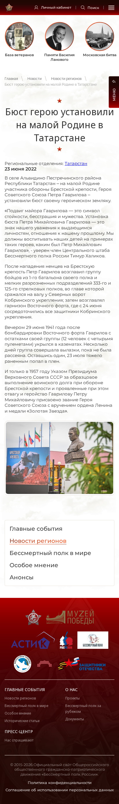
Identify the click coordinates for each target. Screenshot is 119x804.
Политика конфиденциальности (60, 782)
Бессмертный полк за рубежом (83, 708)
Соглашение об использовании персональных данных (59, 789)
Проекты (72, 698)
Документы (74, 719)
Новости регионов (66, 79)
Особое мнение (18, 713)
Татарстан (76, 163)
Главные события (25, 689)
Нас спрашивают (19, 740)
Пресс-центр (19, 731)
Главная (11, 79)
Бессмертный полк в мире (26, 705)
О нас (71, 689)
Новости (34, 79)
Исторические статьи (22, 720)
